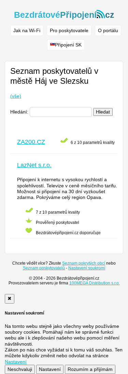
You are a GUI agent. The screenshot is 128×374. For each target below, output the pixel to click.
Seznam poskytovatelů (44, 268)
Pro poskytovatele (69, 30)
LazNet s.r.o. (34, 165)
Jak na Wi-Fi (26, 30)
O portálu (108, 30)
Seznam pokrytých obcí (83, 263)
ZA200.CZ (31, 141)
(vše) (15, 96)
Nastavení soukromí (86, 268)
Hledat (103, 112)
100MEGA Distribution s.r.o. (94, 283)
